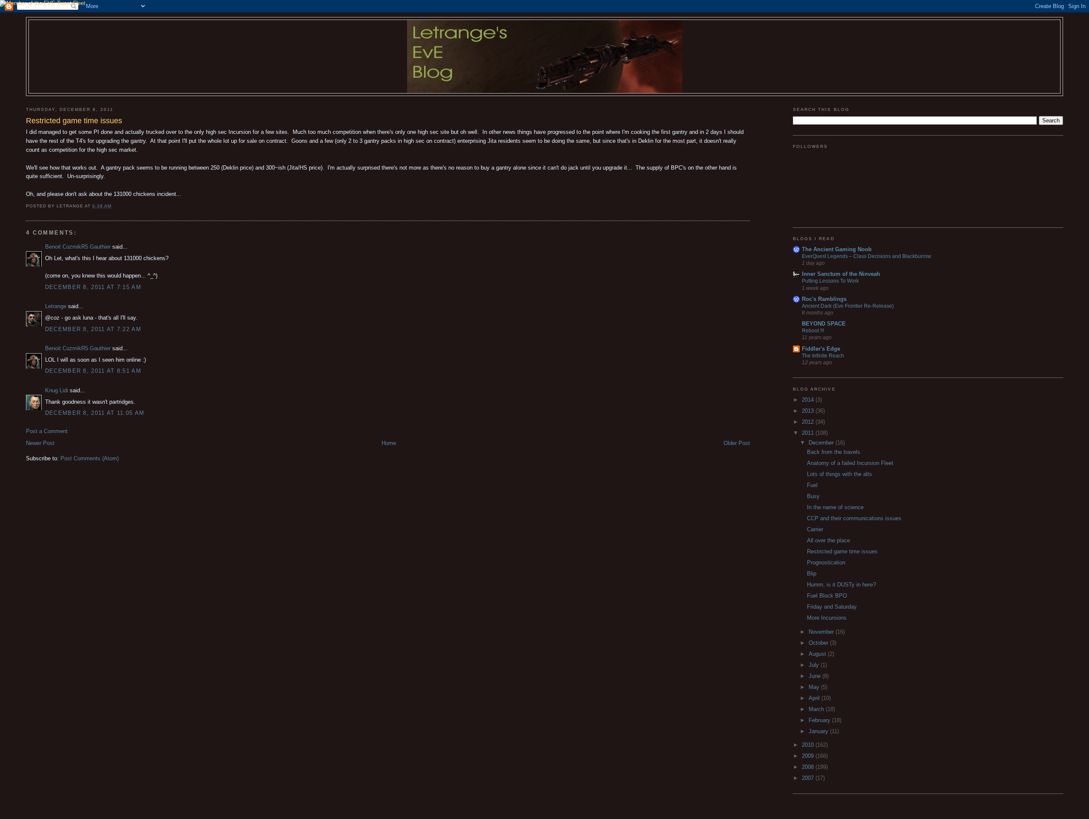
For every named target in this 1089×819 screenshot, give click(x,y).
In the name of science (835, 507)
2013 (808, 411)
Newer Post (40, 443)
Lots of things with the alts (839, 474)
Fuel (812, 485)
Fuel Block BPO (827, 595)
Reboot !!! (813, 331)
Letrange (55, 306)
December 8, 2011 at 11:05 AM (94, 413)
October (819, 643)
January (819, 731)
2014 (808, 400)
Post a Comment (47, 431)
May (815, 687)
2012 (808, 422)
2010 (808, 745)
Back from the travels (833, 452)
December (822, 442)
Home (389, 443)
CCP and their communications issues (854, 518)
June (815, 676)
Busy (813, 496)
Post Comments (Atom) (89, 458)
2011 (808, 433)
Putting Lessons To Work (830, 281)
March (817, 709)
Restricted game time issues (842, 551)
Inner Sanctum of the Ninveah (841, 274)
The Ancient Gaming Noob (837, 249)
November (822, 632)
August (818, 654)
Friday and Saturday (832, 607)
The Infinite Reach (823, 356)
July (815, 665)
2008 (808, 767)
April (815, 698)
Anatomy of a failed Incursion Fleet (850, 463)
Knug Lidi (56, 390)
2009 (808, 756)
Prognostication (826, 562)
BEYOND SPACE (824, 323)
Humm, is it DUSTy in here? (841, 584)
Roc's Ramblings (824, 299)
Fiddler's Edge (821, 349)
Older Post (737, 443)
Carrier (815, 529)
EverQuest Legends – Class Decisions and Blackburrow (866, 256)
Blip (811, 573)
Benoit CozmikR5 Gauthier (78, 247)
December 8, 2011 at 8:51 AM (93, 371)
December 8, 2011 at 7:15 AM (93, 287)
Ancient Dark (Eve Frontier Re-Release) (848, 306)
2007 (808, 778)
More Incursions (827, 618)
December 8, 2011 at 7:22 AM (93, 329)
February (820, 720)
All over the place (828, 540)
